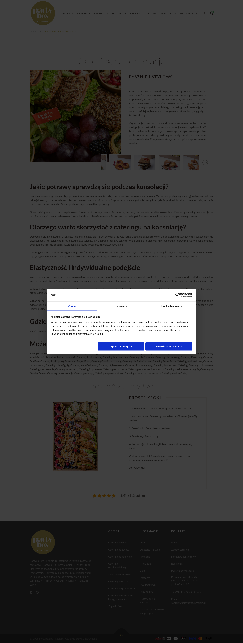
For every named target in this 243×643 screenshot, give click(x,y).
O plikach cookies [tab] (171, 306)
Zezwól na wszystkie (169, 346)
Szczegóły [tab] (122, 306)
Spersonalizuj (119, 346)
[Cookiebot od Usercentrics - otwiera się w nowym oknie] (177, 295)
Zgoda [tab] (72, 306)
